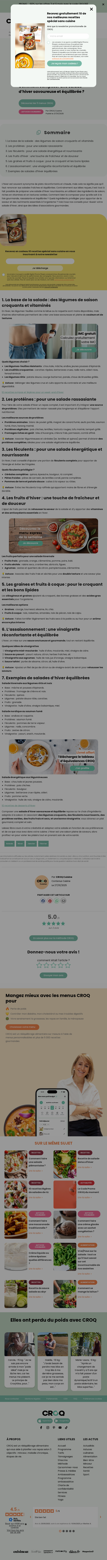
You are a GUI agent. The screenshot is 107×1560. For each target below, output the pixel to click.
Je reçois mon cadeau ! (64, 63)
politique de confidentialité (62, 58)
